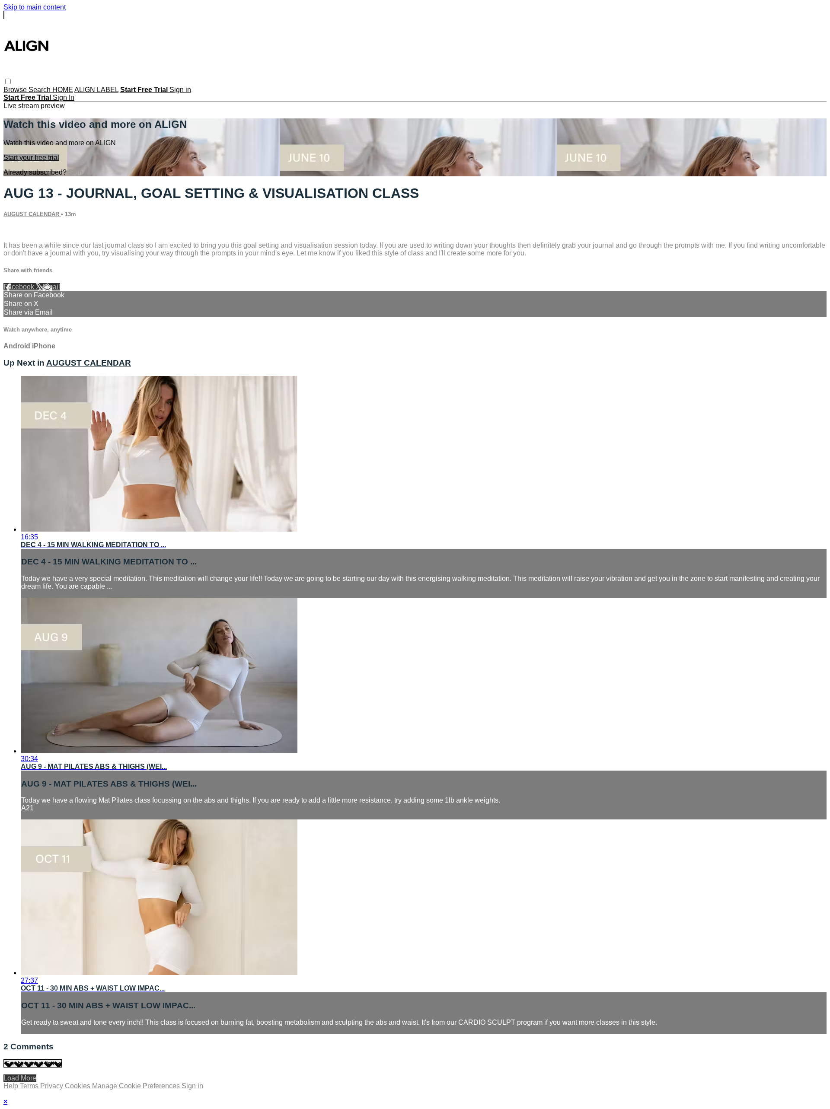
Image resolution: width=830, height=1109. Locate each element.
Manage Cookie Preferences (137, 1086)
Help (11, 1086)
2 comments (22, 230)
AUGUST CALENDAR (32, 214)
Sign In (63, 97)
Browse (16, 89)
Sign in (180, 89)
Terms (30, 1086)
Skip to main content (34, 7)
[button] (8, 81)
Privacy (52, 1086)
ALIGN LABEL (96, 89)
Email (51, 286)
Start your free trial (31, 157)
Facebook (19, 286)
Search (40, 89)
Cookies (78, 1086)
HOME (62, 89)
